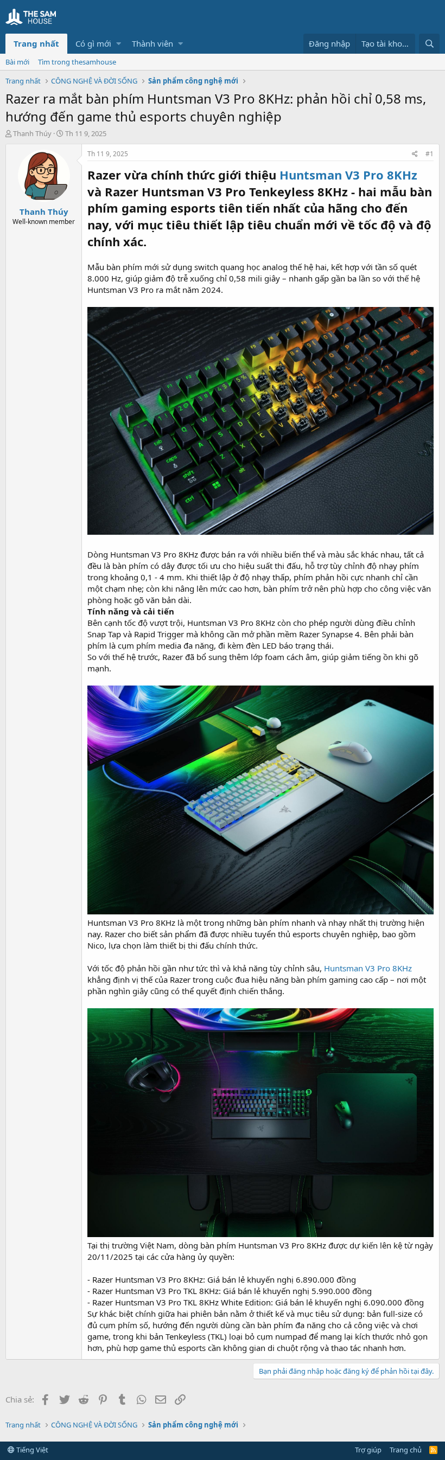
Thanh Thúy (32, 133)
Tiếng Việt (31, 1450)
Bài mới (17, 62)
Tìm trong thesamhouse (77, 62)
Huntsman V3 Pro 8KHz (368, 968)
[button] (118, 44)
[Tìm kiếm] (429, 44)
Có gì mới (93, 43)
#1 (429, 153)
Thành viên (152, 43)
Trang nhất (36, 43)
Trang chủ (406, 1450)
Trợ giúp (368, 1450)
